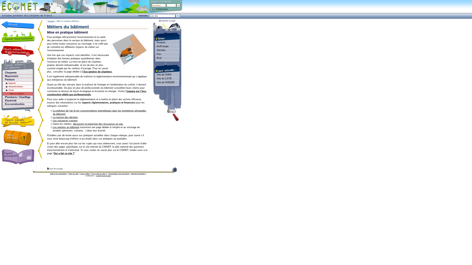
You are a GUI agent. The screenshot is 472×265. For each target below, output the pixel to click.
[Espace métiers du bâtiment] (17, 65)
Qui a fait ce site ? (99, 174)
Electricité (10, 100)
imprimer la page (169, 21)
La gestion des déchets (65, 117)
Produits (161, 42)
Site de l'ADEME (166, 82)
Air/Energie (163, 46)
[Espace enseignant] (19, 157)
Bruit (159, 57)
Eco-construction (15, 104)
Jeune (11, 90)
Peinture (10, 79)
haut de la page (56, 169)
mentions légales (138, 174)
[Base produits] (17, 138)
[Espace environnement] (17, 36)
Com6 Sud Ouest (103, 176)
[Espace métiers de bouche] (18, 121)
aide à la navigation (58, 174)
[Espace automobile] (17, 50)
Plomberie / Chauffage (17, 97)
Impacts (12, 83)
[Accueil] (17, 25)
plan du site (74, 174)
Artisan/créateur (15, 87)
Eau (159, 54)
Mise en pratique (17, 94)
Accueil (51, 21)
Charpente (11, 72)
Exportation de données (119, 174)
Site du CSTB (164, 78)
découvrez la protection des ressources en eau (98, 124)
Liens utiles (85, 174)
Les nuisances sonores (65, 120)
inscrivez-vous (162, 9)
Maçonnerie (11, 76)
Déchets (161, 50)
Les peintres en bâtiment (66, 127)
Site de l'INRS (164, 74)
